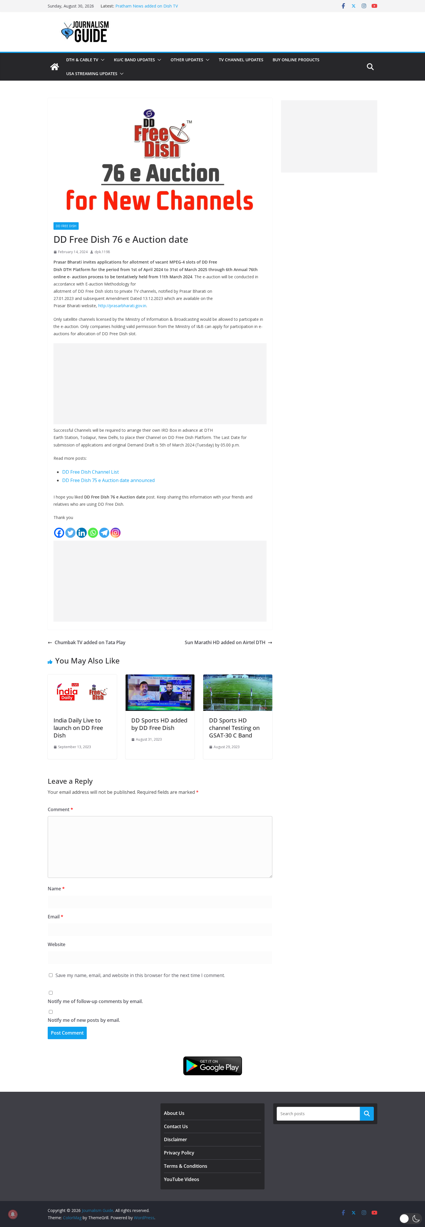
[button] (101, 60)
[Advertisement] (160, 383)
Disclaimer (175, 1139)
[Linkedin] (82, 533)
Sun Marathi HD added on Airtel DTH (225, 642)
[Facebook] (59, 533)
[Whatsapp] (93, 533)
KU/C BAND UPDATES (134, 59)
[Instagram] (115, 533)
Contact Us (176, 1126)
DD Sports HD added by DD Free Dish (159, 724)
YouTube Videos (181, 1179)
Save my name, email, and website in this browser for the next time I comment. (140, 975)
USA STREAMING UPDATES (91, 73)
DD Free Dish (66, 226)
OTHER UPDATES (187, 59)
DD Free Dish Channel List (90, 472)
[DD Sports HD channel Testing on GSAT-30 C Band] (237, 678)
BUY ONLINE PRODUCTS (296, 59)
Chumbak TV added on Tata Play (90, 642)
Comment (60, 809)
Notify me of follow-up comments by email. (95, 1001)
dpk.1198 (102, 251)
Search (367, 1114)
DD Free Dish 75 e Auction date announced (108, 480)
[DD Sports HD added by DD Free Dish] (160, 678)
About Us (174, 1113)
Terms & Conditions (185, 1166)
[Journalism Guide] (55, 67)
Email (55, 916)
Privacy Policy (179, 1153)
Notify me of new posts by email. (84, 1020)
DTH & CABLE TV (82, 59)
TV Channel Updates (241, 59)
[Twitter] (70, 533)
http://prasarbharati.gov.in (122, 305)
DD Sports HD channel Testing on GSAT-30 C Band (234, 727)
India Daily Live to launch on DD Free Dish (78, 727)
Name (56, 888)
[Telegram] (104, 533)
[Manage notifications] (12, 1214)
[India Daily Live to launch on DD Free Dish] (82, 678)
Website (56, 944)
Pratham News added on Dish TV (146, 6)
